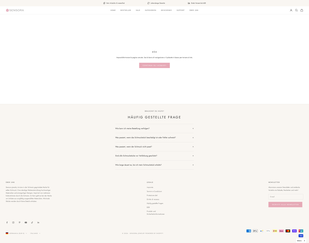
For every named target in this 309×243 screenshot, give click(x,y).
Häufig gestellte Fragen (155, 203)
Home (113, 10)
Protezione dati (152, 195)
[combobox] (301, 240)
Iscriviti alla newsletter (285, 204)
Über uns (194, 10)
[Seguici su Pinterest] (19, 222)
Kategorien (150, 10)
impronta (150, 187)
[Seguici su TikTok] (32, 222)
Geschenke (166, 10)
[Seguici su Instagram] (13, 222)
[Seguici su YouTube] (26, 222)
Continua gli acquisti (154, 65)
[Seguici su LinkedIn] (38, 222)
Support (181, 10)
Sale (138, 10)
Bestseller (126, 10)
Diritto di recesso (153, 199)
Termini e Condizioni (154, 191)
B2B (148, 207)
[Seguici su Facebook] (7, 222)
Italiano (34, 233)
